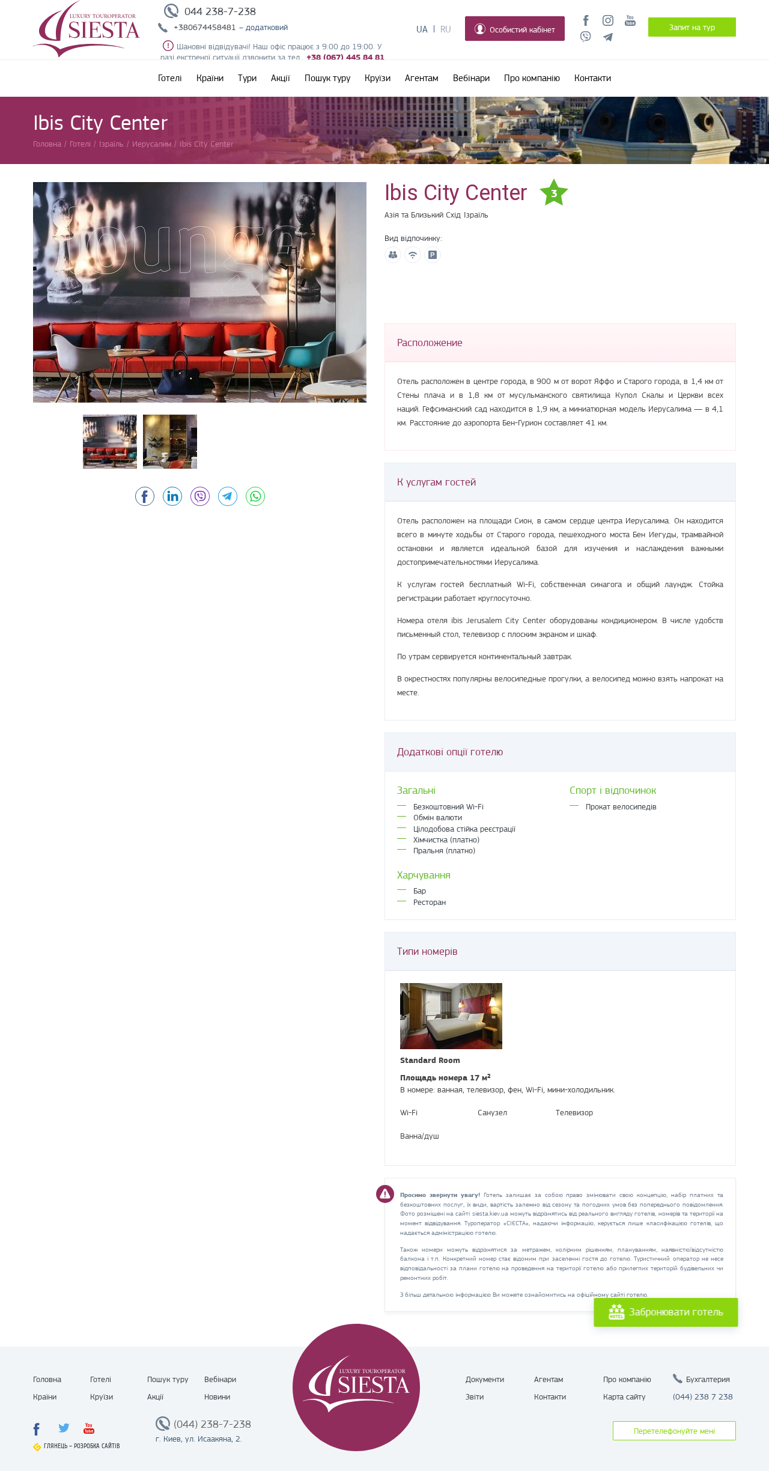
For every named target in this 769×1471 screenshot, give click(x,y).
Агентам (422, 78)
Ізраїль (476, 214)
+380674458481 (205, 27)
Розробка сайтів (97, 1446)
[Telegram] (228, 496)
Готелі (170, 78)
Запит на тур (692, 27)
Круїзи (378, 78)
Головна (47, 1379)
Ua (422, 29)
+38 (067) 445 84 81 (345, 57)
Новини (217, 1396)
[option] (199, 292)
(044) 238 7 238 (703, 1396)
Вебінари (471, 78)
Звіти (475, 1396)
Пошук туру (327, 78)
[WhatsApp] (255, 496)
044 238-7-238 (220, 11)
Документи (485, 1379)
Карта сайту (624, 1396)
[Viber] (200, 496)
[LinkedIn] (172, 496)
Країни (209, 78)
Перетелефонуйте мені (674, 1431)
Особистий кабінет (522, 29)
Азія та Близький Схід (422, 214)
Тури (247, 78)
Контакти (592, 78)
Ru (445, 29)
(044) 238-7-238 (212, 1424)
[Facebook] (145, 496)
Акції (280, 78)
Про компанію (532, 78)
